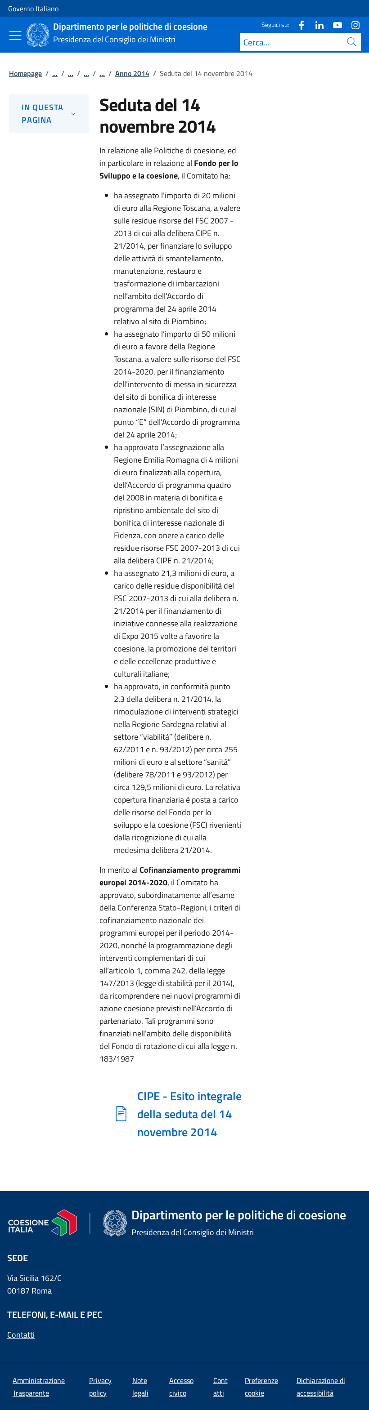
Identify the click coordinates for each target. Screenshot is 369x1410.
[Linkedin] (316, 24)
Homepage (25, 73)
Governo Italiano (33, 8)
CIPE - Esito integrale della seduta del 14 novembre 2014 (189, 1114)
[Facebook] (298, 24)
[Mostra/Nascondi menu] (15, 35)
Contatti (21, 1335)
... (55, 73)
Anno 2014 (132, 73)
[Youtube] (334, 24)
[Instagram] (352, 24)
